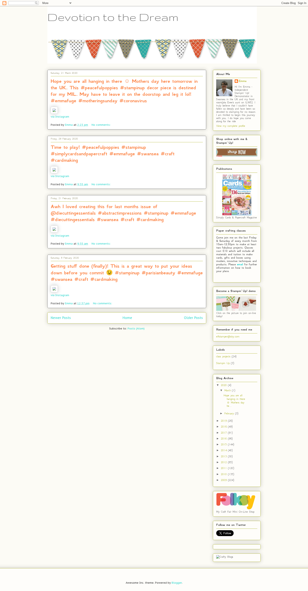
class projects (223, 356)
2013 (224, 456)
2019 (224, 420)
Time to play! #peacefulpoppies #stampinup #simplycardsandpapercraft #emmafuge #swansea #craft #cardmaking (113, 153)
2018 (224, 426)
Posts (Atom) (136, 328)
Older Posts (193, 318)
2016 (224, 438)
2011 (224, 468)
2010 (224, 474)
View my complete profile (230, 125)
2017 (224, 432)
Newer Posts (61, 318)
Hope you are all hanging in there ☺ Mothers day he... (234, 400)
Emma (242, 81)
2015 (224, 444)
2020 (224, 385)
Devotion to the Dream (113, 17)
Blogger (177, 583)
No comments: (101, 125)
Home (127, 318)
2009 (224, 480)
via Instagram (60, 116)
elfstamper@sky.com (227, 336)
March (228, 390)
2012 (224, 462)
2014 (224, 450)
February (229, 413)
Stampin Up (223, 363)
